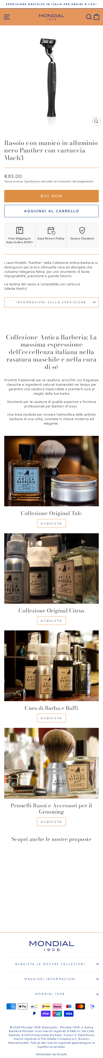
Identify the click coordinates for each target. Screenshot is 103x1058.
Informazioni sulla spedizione (51, 302)
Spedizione (32, 181)
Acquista (51, 523)
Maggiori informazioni (50, 979)
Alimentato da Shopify (51, 1054)
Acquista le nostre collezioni (50, 964)
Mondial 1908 (50, 993)
